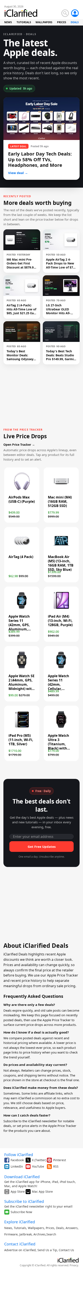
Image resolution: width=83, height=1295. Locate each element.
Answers (72, 1228)
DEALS (75, 22)
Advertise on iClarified (20, 1250)
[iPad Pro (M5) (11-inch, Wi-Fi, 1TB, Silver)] (22, 727)
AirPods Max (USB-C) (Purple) (22, 499)
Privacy (74, 1265)
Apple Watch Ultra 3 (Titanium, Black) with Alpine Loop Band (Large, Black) (58, 748)
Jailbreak (25, 1234)
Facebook (17, 1160)
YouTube (38, 1166)
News (8, 1228)
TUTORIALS (24, 22)
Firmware (11, 1234)
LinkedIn (17, 1166)
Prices (50, 1228)
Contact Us (66, 1250)
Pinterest (59, 1160)
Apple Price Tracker (57, 1020)
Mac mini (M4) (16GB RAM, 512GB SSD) (60, 501)
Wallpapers (36, 1228)
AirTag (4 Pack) (21, 556)
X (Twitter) (39, 1160)
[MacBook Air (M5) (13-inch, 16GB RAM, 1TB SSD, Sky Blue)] (61, 549)
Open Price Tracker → (19, 445)
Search (51, 1234)
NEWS (8, 22)
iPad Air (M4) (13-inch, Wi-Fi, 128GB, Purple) (60, 620)
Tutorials (20, 1228)
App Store (18, 1191)
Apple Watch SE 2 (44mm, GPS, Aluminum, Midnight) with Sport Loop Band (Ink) (21, 687)
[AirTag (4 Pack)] (22, 549)
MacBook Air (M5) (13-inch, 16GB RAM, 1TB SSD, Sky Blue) (60, 563)
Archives (39, 1234)
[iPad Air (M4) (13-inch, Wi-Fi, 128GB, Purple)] (61, 608)
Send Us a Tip (47, 1250)
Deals (60, 1228)
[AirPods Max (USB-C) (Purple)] (22, 489)
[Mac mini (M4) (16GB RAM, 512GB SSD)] (61, 489)
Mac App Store (42, 1191)
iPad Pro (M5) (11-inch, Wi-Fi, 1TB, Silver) (21, 739)
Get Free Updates (42, 846)
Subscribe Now (21, 1212)
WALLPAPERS (44, 22)
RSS (56, 1166)
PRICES (61, 22)
